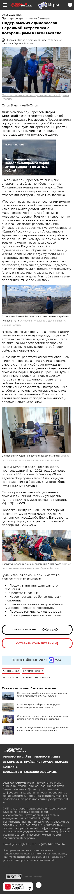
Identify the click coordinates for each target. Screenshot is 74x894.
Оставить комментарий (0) (37, 643)
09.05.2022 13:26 (12, 14)
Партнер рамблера (33, 876)
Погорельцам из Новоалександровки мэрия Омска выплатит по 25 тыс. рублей (42, 694)
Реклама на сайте (17, 756)
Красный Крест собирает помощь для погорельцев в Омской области (38, 706)
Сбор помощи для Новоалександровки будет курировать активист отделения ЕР (43, 729)
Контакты (10, 766)
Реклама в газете (47, 756)
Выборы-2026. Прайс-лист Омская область (35, 761)
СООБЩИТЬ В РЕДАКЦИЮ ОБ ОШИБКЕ (30, 772)
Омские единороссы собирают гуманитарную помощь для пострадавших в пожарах (43, 717)
